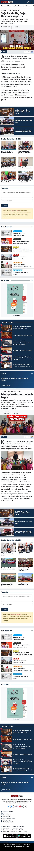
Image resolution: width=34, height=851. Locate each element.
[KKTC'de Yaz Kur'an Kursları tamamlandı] (8, 145)
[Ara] (29, 2)
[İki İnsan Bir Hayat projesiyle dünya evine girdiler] (8, 547)
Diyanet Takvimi (17, 231)
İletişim (20, 831)
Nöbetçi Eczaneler (8, 811)
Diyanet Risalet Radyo (8, 829)
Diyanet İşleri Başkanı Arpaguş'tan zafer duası (21, 242)
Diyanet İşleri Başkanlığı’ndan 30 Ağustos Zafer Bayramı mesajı (23, 266)
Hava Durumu (6, 813)
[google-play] (24, 836)
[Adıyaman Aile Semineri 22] (10, 73)
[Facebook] (11, 806)
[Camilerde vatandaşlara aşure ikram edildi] (25, 175)
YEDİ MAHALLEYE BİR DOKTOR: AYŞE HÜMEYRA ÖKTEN (22, 250)
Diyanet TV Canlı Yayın (18, 826)
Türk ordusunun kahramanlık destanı (19, 258)
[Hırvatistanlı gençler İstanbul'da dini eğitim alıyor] (25, 145)
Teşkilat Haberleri (18, 6)
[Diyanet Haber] (7, 2)
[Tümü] (32, 227)
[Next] (8, 806)
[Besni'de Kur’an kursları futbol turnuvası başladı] (8, 562)
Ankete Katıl (6, 385)
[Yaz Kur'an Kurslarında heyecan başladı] (8, 175)
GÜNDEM (15, 254)
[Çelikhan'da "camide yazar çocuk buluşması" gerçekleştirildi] (25, 562)
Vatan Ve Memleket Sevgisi (20, 273)
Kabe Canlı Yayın (20, 829)
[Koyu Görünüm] (27, 2)
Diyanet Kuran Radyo (18, 828)
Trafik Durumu (6, 816)
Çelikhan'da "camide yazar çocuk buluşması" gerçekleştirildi (24, 569)
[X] (14, 806)
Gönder (4, 205)
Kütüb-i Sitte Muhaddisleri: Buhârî (19, 234)
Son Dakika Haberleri (8, 821)
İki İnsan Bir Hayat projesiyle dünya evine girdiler (7, 554)
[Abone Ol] (32, 52)
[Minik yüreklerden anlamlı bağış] (17, 425)
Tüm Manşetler (7, 820)
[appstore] (10, 836)
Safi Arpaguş (16, 238)
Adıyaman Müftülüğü (14, 391)
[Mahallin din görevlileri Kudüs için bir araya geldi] (8, 161)
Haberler (3, 10)
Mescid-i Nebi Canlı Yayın (9, 831)
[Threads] (25, 806)
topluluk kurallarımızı (15, 210)
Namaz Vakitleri (7, 814)
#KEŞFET (15, 246)
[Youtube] (20, 806)
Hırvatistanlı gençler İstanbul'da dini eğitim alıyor (24, 153)
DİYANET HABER (17, 262)
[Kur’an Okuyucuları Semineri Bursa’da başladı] (25, 161)
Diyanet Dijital (6, 826)
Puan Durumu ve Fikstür (9, 818)
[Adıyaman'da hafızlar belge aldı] (25, 547)
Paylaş (4, 51)
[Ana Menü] (31, 2)
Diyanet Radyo (6, 828)
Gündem (28, 6)
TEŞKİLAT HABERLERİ (13, 10)
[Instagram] (17, 806)
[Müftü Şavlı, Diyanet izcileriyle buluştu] (25, 577)
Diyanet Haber (6, 6)
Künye (25, 831)
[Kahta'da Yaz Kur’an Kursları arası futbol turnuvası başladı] (8, 577)
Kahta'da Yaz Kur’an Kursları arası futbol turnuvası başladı (7, 584)
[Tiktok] (22, 806)
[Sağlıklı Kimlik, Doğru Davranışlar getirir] (17, 40)
